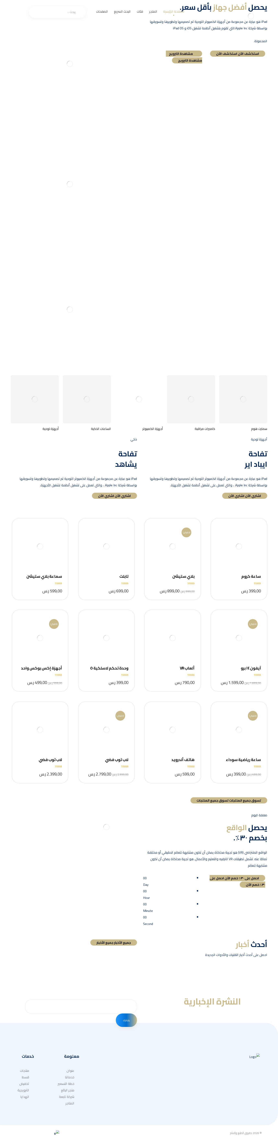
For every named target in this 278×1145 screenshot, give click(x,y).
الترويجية (23, 1090)
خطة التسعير (66, 1084)
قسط (25, 1077)
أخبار (161, 1084)
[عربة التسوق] (21, 10)
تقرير (116, 1097)
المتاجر (70, 1103)
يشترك (126, 1020)
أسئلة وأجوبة (110, 1071)
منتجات (24, 1071)
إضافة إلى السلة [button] (238, 547)
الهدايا (24, 1097)
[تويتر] (256, 1109)
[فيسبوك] (239, 1109)
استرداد (114, 1077)
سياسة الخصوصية (117, 1087)
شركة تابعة (66, 1097)
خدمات (159, 1077)
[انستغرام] (247, 1109)
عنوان (115, 1103)
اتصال (160, 1090)
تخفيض (24, 1084)
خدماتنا (69, 1077)
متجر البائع (67, 1090)
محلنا (161, 1071)
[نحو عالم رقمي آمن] (251, 16)
